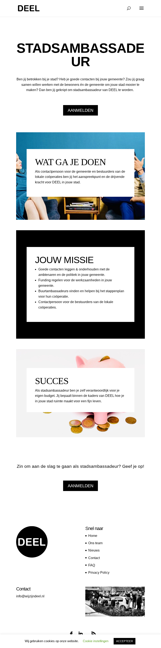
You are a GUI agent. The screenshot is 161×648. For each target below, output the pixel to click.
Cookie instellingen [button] (95, 641)
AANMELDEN (80, 110)
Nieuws (94, 550)
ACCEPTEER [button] (124, 641)
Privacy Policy (98, 572)
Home (92, 535)
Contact (94, 558)
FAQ (91, 565)
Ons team (95, 543)
